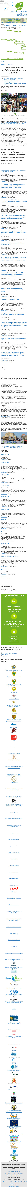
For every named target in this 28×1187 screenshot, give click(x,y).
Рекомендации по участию (9, 22)
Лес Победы (6, 25)
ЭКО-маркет (22, 22)
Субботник (17, 19)
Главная (9, 19)
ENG (10, 28)
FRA (14, 28)
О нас (14, 25)
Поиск (18, 28)
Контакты (22, 25)
